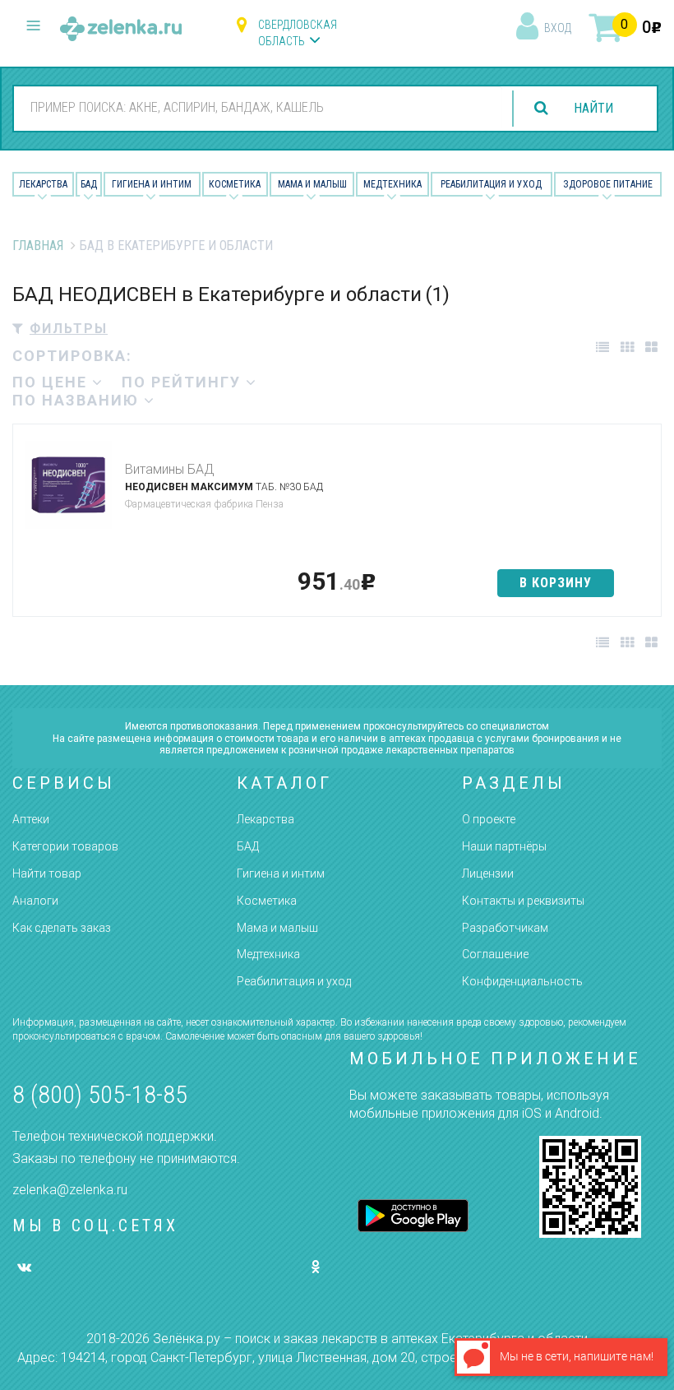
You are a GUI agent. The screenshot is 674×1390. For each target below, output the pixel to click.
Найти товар (46, 873)
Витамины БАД (170, 469)
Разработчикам (505, 927)
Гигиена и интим (281, 873)
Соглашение (495, 954)
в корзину (555, 583)
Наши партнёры (504, 846)
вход (557, 28)
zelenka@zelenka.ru (69, 1190)
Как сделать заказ (61, 927)
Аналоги (35, 900)
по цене (52, 382)
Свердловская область (297, 33)
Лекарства (43, 184)
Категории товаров (65, 846)
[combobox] (258, 107)
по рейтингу (184, 382)
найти (593, 108)
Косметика (235, 184)
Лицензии (488, 873)
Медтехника (392, 184)
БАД (89, 184)
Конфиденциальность (522, 981)
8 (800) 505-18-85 (99, 1094)
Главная (37, 245)
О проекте (488, 819)
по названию (78, 400)
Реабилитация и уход (491, 184)
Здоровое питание (608, 184)
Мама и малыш (312, 184)
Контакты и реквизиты (523, 900)
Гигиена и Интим (152, 184)
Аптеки (30, 819)
